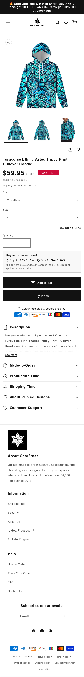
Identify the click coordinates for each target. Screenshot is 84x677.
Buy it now (42, 296)
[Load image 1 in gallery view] (16, 130)
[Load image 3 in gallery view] (68, 130)
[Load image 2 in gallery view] (42, 130)
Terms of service (22, 662)
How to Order (17, 564)
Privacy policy (63, 656)
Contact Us (15, 591)
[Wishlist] (66, 22)
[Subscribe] (63, 616)
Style (6, 192)
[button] (8, 22)
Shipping (7, 185)
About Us (14, 521)
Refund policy (44, 656)
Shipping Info (17, 504)
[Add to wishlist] (77, 149)
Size (5, 209)
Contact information (65, 662)
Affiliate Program (19, 539)
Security (13, 512)
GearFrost (27, 656)
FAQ (11, 582)
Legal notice (44, 668)
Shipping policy (43, 662)
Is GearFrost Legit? (21, 530)
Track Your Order (19, 573)
